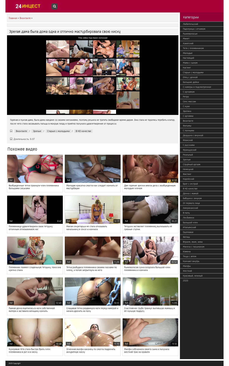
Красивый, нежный (193, 275)
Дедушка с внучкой (193, 135)
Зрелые (37, 131)
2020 (185, 280)
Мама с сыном (190, 62)
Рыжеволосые (190, 33)
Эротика (187, 111)
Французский (189, 149)
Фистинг (187, 174)
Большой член (190, 222)
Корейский (188, 179)
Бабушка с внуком (192, 198)
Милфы (187, 266)
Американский (190, 208)
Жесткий (187, 271)
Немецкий (188, 169)
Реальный (188, 154)
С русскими (189, 145)
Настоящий (188, 58)
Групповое (188, 232)
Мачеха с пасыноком (193, 246)
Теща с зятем (189, 256)
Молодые (188, 53)
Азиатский (188, 43)
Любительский (190, 24)
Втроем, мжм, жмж (193, 241)
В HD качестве (83, 131)
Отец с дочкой (190, 77)
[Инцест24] (28, 6)
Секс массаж (189, 101)
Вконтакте (21, 131)
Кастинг (187, 67)
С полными (188, 130)
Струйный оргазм (191, 164)
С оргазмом (189, 91)
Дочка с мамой (190, 193)
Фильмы (187, 125)
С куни (186, 106)
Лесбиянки (188, 217)
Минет (186, 38)
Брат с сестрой (190, 183)
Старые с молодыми (58, 131)
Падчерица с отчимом (194, 28)
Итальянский (189, 227)
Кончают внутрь (191, 261)
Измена (187, 251)
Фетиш (186, 237)
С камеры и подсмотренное (197, 87)
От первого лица (191, 203)
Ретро (186, 96)
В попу (186, 212)
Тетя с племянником (193, 48)
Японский (188, 140)
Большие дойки (191, 82)
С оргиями (188, 116)
